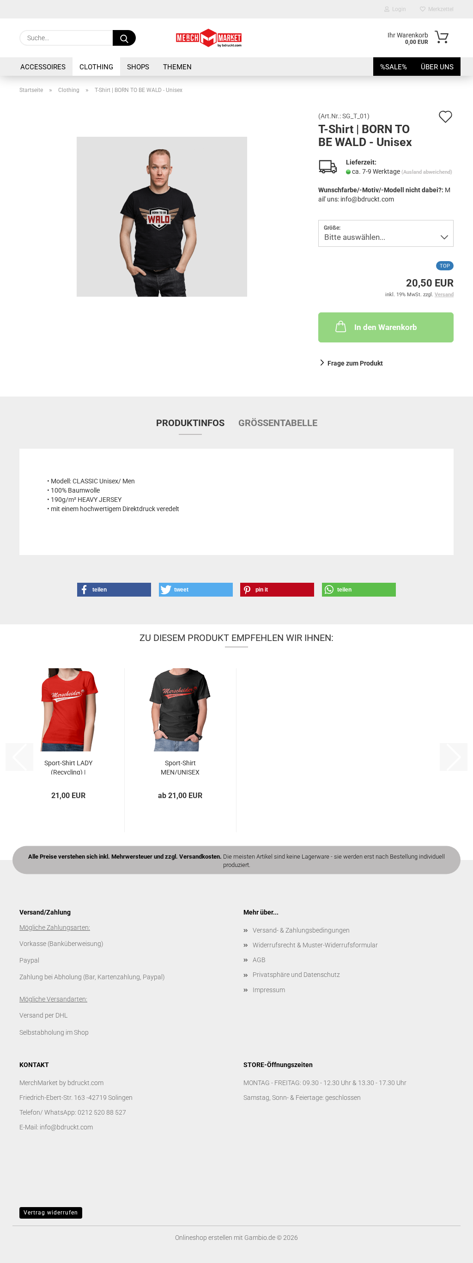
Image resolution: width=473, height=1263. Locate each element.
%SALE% (393, 67)
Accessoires (43, 67)
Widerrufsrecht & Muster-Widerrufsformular (315, 945)
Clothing (96, 67)
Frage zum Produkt (355, 363)
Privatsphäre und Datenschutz (296, 974)
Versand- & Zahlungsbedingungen (301, 930)
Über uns (437, 67)
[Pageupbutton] (447, 1249)
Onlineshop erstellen (203, 1237)
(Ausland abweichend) (426, 172)
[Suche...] (124, 38)
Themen (177, 67)
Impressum (269, 990)
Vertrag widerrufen (51, 1212)
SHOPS (138, 67)
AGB (259, 960)
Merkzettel (439, 9)
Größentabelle (277, 422)
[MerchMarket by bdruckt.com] (209, 37)
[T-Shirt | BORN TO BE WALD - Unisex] (162, 216)
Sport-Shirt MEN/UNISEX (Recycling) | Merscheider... (180, 767)
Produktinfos (190, 422)
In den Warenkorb (385, 327)
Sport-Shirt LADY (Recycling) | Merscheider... (68, 767)
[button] (114, 590)
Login (397, 9)
